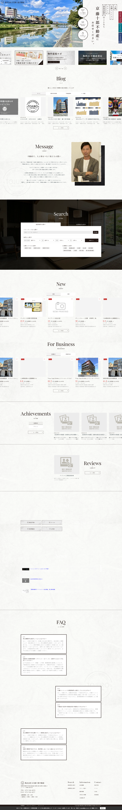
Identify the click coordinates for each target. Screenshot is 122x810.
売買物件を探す (71, 788)
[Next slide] (65, 68)
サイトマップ (41, 805)
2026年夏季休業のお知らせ (36, 579)
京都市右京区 (37, 248)
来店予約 (96, 785)
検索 (96, 232)
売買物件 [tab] (36, 423)
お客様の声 (82, 798)
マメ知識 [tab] (83, 93)
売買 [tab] (68, 294)
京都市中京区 (46, 248)
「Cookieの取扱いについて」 (84, 808)
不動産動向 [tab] (68, 93)
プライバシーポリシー (31, 805)
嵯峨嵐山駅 (72, 248)
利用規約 (22, 805)
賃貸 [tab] (54, 294)
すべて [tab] (38, 93)
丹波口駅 (81, 250)
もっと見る (61, 128)
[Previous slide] (56, 68)
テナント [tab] (36, 426)
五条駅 (78, 248)
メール (96, 788)
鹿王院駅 (91, 248)
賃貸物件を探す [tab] (41, 224)
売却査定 (96, 794)
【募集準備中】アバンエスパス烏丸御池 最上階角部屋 (42, 589)
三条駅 (75, 250)
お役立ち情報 (82, 794)
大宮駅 (65, 248)
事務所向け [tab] (68, 354)
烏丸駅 (84, 248)
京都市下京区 (28, 248)
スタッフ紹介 (82, 788)
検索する (91, 240)
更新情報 (81, 791)
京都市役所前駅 (67, 250)
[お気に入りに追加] (17, 299)
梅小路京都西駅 (90, 250)
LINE (95, 791)
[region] (61, 579)
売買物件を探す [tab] (81, 224)
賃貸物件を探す (71, 785)
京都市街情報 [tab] (53, 93)
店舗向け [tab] (53, 354)
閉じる (102, 808)
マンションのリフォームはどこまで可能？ (39, 568)
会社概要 (81, 785)
